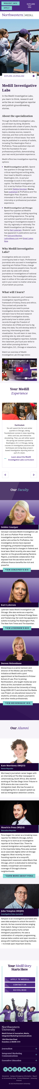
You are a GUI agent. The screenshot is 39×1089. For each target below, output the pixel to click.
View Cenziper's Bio (17, 570)
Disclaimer (5, 1076)
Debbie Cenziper (20, 189)
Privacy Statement (23, 1078)
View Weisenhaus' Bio (17, 703)
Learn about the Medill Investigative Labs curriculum (21, 458)
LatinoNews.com (11, 239)
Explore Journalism (14, 76)
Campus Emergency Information (21, 1076)
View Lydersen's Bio (17, 628)
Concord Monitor (14, 236)
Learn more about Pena (19, 876)
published (13, 192)
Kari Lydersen (16, 230)
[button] (5, 475)
